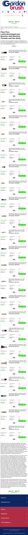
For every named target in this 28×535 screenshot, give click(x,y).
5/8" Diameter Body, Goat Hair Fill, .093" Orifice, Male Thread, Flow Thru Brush (17, 247)
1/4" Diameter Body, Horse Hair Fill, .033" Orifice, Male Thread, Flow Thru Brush (18, 410)
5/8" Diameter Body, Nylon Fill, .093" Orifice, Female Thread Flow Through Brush (17, 84)
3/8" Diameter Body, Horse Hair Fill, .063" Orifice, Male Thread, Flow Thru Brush (18, 214)
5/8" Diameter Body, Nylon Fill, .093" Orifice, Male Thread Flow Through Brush (17, 280)
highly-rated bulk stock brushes (12, 481)
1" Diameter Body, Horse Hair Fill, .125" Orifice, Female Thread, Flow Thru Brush (18, 361)
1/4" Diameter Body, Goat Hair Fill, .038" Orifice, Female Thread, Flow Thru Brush (18, 116)
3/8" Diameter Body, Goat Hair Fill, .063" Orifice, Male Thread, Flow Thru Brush (17, 198)
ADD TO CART (22, 61)
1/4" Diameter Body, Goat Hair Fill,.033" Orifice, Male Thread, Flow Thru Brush (17, 394)
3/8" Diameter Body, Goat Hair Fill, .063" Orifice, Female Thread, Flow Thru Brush (18, 165)
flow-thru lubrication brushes (15, 448)
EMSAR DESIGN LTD (20, 533)
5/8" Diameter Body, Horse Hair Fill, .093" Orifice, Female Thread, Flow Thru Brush (18, 67)
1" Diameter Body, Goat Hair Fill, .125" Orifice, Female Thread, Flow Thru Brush (18, 345)
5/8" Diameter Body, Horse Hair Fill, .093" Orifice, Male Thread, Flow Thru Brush (18, 263)
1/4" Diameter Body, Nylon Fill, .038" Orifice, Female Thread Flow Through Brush (17, 100)
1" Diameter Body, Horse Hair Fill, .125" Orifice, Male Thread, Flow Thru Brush (17, 312)
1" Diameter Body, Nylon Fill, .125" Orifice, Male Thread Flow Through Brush (16, 329)
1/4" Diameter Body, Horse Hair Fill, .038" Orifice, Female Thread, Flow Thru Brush (18, 132)
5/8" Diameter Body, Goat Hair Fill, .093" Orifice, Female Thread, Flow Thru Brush (18, 51)
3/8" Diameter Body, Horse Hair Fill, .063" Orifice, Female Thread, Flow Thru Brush (18, 181)
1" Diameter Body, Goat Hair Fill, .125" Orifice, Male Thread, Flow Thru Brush (17, 296)
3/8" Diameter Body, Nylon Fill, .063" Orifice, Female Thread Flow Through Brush (17, 149)
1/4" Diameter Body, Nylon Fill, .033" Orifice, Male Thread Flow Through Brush (17, 427)
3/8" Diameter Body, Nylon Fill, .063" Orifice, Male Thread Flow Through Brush (17, 231)
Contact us (17, 485)
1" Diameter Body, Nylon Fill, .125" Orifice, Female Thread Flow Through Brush (17, 378)
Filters (13, 46)
